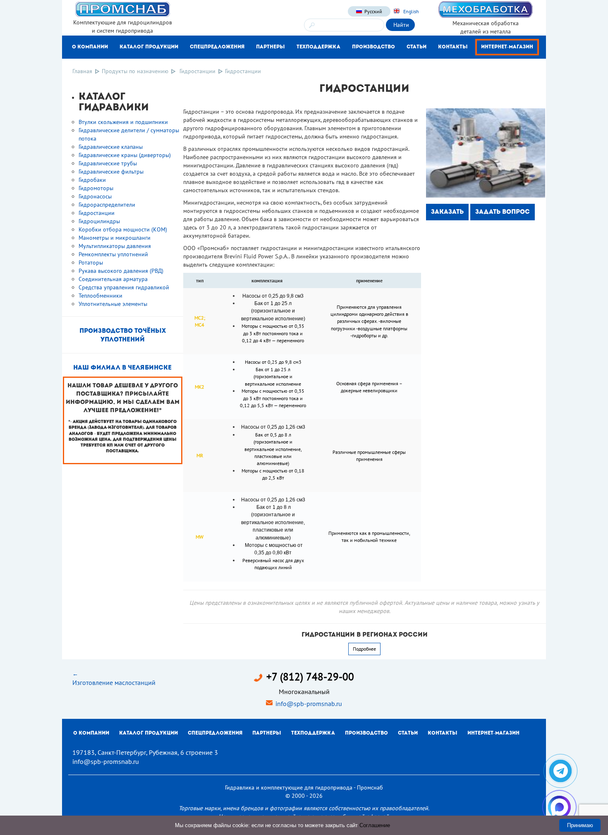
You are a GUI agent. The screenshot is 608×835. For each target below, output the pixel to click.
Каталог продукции (149, 47)
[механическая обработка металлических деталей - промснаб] (485, 9)
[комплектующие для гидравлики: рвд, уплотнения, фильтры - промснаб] (122, 8)
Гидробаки (92, 180)
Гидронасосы (95, 196)
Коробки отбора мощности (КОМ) (123, 229)
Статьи (416, 47)
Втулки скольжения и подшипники (123, 122)
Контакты (453, 47)
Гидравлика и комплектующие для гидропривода (288, 787)
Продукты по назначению (135, 71)
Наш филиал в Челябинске (122, 368)
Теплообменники (100, 295)
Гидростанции (197, 71)
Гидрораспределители (107, 204)
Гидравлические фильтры (111, 171)
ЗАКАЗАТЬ (447, 212)
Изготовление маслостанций (114, 682)
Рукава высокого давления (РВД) (121, 270)
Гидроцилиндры (99, 221)
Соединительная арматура (113, 279)
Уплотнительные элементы (113, 304)
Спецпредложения (217, 47)
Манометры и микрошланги (115, 237)
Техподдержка (318, 47)
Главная (82, 71)
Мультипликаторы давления (115, 246)
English (410, 11)
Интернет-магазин (507, 47)
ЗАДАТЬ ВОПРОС (502, 212)
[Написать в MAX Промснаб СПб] (559, 807)
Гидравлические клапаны (111, 146)
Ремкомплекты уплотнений (113, 254)
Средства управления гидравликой (124, 287)
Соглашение (374, 825)
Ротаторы (91, 262)
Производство (373, 47)
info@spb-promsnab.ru (308, 703)
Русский (373, 11)
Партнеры (270, 47)
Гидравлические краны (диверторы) (125, 155)
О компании (90, 47)
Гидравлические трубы (108, 163)
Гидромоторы (96, 188)
